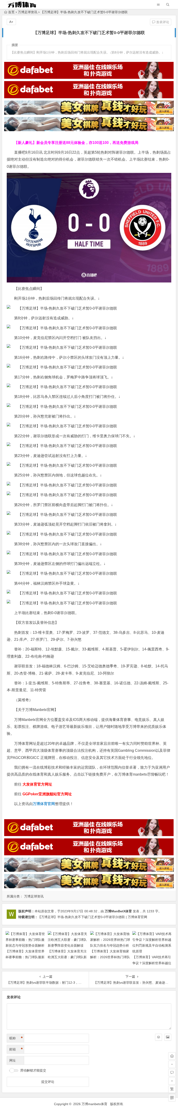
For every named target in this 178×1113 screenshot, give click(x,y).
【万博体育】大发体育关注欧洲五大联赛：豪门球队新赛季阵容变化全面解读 (67, 957)
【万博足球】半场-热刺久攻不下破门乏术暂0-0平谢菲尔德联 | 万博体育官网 (92, 917)
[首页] (172, 1056)
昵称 (16, 1038)
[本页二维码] (172, 1097)
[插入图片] (167, 1037)
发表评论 (162, 22)
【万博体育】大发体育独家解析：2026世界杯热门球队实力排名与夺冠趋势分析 (110, 957)
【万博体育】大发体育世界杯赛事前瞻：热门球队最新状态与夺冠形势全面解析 (25, 957)
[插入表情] (158, 1037)
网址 (12, 1060)
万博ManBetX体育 (118, 911)
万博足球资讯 (27, 12)
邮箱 (16, 1049)
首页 (11, 12)
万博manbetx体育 (94, 1104)
